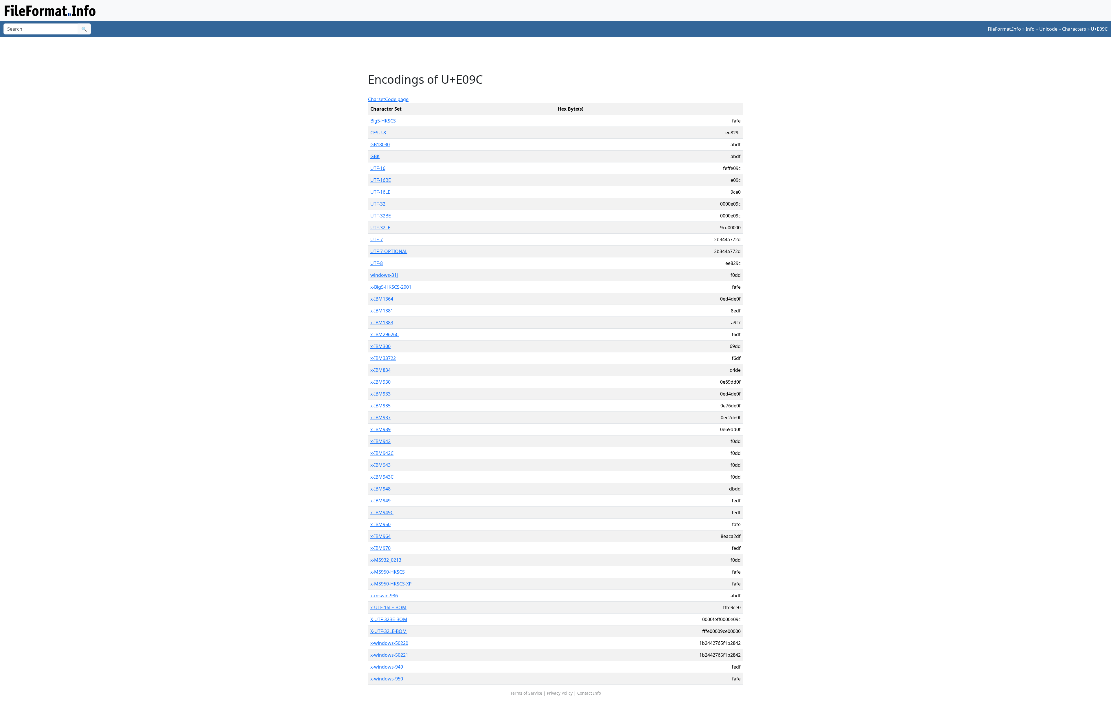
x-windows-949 (386, 667)
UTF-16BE (380, 180)
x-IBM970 (380, 548)
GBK (375, 156)
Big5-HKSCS (383, 121)
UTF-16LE (380, 192)
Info (1030, 29)
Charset (376, 99)
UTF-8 (376, 263)
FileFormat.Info (1004, 29)
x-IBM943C (381, 477)
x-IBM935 (380, 405)
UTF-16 (377, 168)
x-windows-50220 (389, 643)
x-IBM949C (381, 512)
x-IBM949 (380, 500)
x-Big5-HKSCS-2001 (390, 287)
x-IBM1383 (381, 322)
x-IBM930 (380, 382)
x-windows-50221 (389, 655)
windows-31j (384, 275)
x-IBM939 (380, 429)
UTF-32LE (380, 227)
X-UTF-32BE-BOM (388, 619)
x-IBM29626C (384, 334)
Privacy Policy (560, 693)
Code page (397, 99)
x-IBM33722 (383, 358)
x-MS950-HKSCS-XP (391, 584)
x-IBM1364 (381, 299)
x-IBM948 (380, 489)
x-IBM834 (380, 370)
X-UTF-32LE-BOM (388, 631)
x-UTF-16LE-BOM (388, 607)
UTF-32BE (380, 216)
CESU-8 (378, 132)
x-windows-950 (386, 679)
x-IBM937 (380, 417)
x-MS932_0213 (385, 560)
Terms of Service (526, 693)
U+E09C (1099, 29)
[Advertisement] (559, 55)
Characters (1074, 29)
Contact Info (589, 693)
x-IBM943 (380, 465)
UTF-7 (376, 239)
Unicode (1048, 29)
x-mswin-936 (384, 595)
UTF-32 (377, 204)
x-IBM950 (380, 524)
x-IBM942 (380, 441)
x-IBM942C (381, 453)
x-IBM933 (380, 394)
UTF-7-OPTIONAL (388, 251)
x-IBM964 (380, 536)
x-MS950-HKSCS (387, 572)
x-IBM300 (380, 346)
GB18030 (380, 144)
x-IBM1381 (381, 311)
